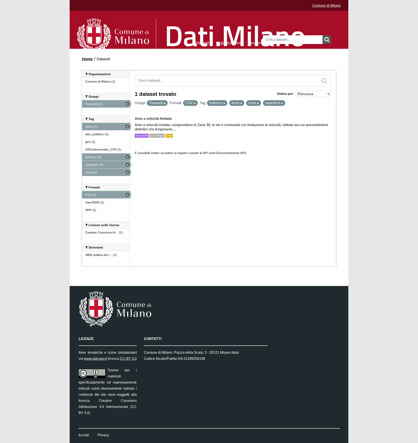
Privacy (103, 435)
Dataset (202, 42)
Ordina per (285, 93)
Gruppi (255, 42)
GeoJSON (142, 135)
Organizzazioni (229, 42)
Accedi (83, 435)
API (205, 153)
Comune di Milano (326, 5)
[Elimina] (164, 103)
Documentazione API (230, 153)
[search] (324, 80)
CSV (169, 135)
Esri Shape (157, 135)
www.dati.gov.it (95, 358)
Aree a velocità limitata (153, 118)
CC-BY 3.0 (128, 358)
